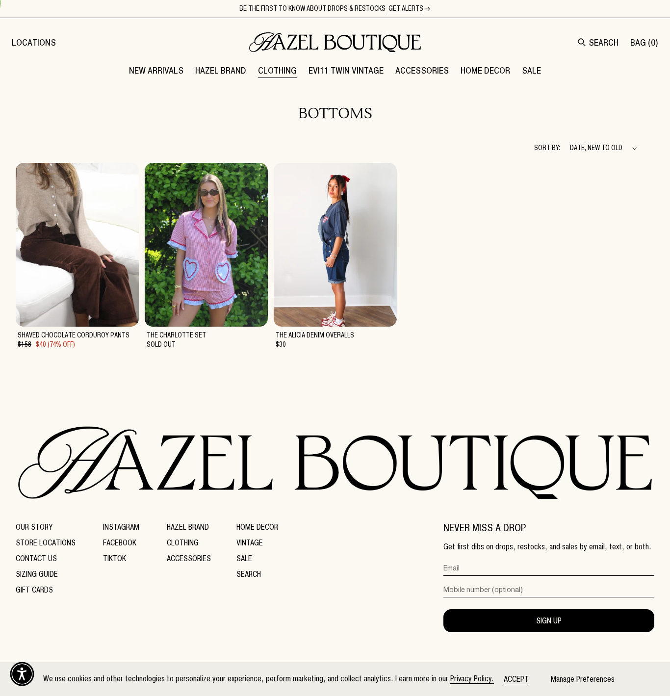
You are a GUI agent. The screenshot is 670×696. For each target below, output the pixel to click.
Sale (244, 558)
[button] (220, 70)
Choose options (77, 314)
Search (248, 574)
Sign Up (549, 620)
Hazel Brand (188, 527)
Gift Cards (34, 589)
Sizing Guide (37, 574)
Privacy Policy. (472, 678)
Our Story (34, 527)
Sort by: (547, 148)
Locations (34, 42)
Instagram (121, 527)
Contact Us (36, 558)
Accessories (189, 558)
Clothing (183, 542)
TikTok (114, 558)
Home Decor (257, 527)
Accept (516, 679)
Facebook (119, 542)
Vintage (249, 542)
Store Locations (46, 542)
